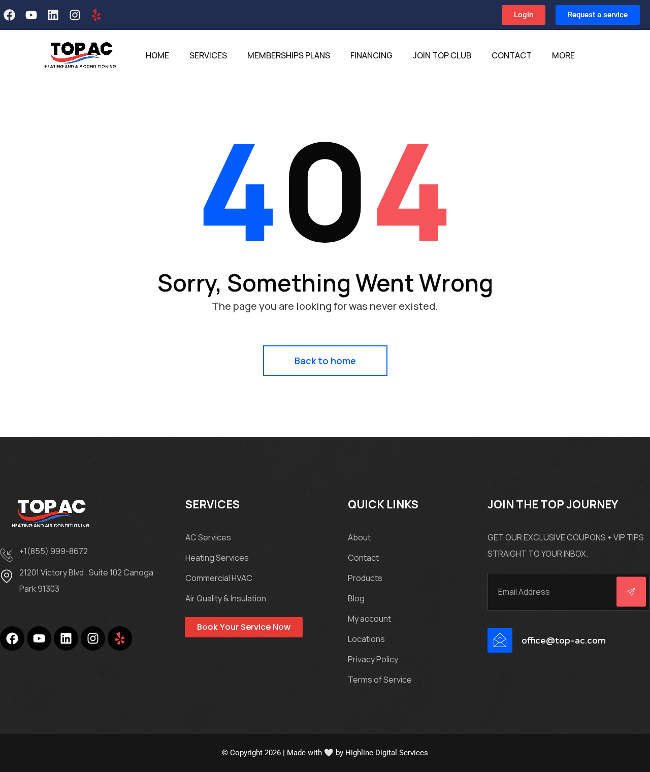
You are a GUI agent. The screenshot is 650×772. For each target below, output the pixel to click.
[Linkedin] (52, 15)
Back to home (325, 361)
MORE (563, 55)
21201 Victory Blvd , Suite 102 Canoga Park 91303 (86, 580)
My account (369, 618)
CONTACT (512, 55)
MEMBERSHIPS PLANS (288, 55)
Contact (363, 557)
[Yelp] (96, 15)
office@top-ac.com (564, 640)
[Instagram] (74, 15)
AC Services (208, 537)
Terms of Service (380, 679)
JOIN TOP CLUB (442, 55)
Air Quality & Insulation (225, 598)
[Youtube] (31, 15)
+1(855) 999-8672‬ (53, 551)
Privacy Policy (373, 659)
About (359, 537)
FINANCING (371, 55)
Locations (366, 639)
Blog (356, 598)
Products (365, 578)
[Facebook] (12, 638)
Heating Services (217, 557)
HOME (157, 55)
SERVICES (208, 55)
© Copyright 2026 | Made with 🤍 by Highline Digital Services (325, 752)
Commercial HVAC (218, 578)
